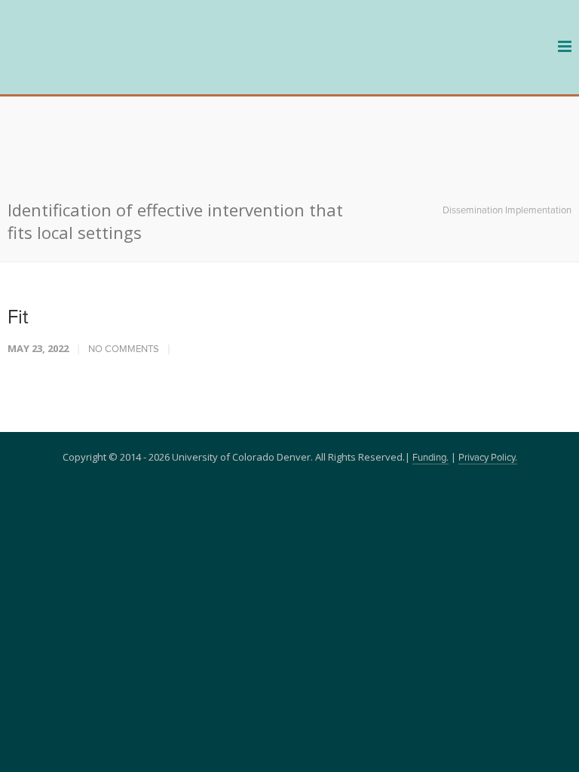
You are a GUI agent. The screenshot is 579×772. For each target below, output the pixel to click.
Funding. (430, 374)
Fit (18, 234)
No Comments (123, 266)
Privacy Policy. (487, 374)
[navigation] (98, 69)
